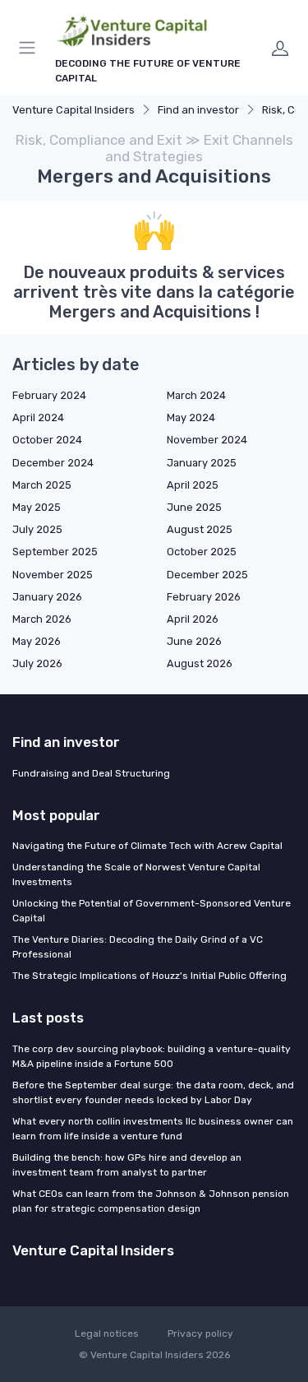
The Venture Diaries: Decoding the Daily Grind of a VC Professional (137, 947)
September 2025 (55, 551)
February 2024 (49, 395)
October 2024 (47, 440)
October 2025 (202, 551)
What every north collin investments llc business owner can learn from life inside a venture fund (152, 1128)
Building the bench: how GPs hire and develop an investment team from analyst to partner (126, 1165)
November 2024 (207, 440)
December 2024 (53, 463)
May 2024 (191, 417)
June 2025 (194, 507)
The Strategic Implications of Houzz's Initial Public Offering (149, 975)
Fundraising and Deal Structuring (91, 773)
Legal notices (107, 1333)
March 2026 (41, 619)
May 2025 (36, 507)
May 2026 (36, 641)
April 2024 (38, 417)
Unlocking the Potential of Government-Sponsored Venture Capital (151, 910)
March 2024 (196, 395)
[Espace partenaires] (280, 48)
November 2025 (52, 574)
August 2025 (199, 529)
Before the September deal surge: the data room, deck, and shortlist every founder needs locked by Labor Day (153, 1092)
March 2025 (41, 485)
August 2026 (199, 663)
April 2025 (192, 485)
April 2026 (192, 619)
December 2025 (207, 574)
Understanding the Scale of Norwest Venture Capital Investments (136, 874)
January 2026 (47, 597)
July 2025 (37, 529)
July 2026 (37, 663)
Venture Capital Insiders (73, 110)
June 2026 (194, 641)
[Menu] (30, 47)
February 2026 (204, 597)
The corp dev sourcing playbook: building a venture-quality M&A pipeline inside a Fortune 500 (151, 1056)
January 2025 (202, 463)
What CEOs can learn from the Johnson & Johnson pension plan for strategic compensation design (150, 1201)
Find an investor (198, 110)
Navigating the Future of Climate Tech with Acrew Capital (147, 845)
